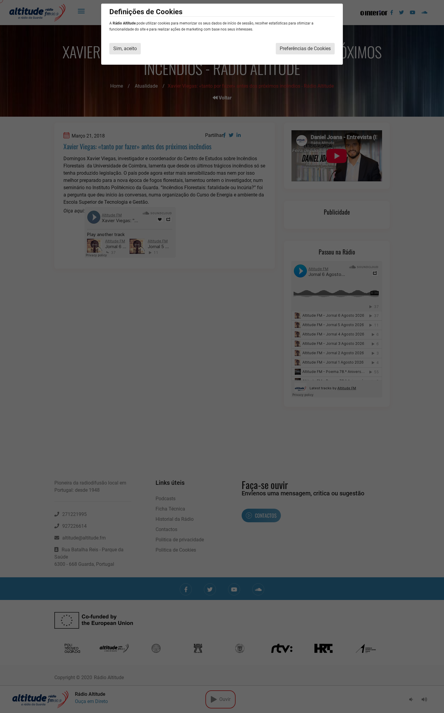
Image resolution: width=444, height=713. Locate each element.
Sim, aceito (125, 48)
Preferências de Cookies (305, 48)
